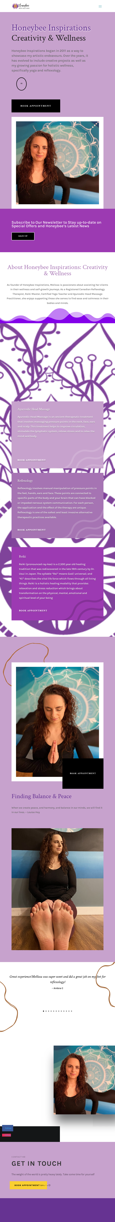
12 (71, 1011)
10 (66, 1011)
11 (68, 1011)
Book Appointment (36, 105)
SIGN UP (23, 236)
